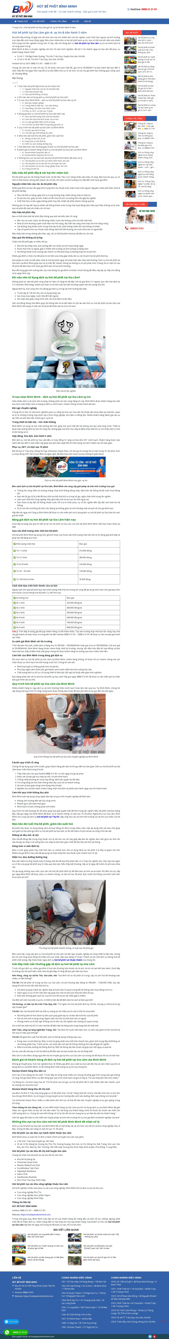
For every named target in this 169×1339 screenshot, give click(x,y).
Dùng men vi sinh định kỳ (35, 141)
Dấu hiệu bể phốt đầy (34, 92)
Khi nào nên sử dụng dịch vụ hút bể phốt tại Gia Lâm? (43, 97)
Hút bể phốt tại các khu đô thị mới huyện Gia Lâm (45, 163)
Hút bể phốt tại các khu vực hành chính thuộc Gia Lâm (47, 161)
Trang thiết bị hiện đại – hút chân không (41, 105)
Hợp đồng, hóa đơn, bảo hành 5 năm (40, 108)
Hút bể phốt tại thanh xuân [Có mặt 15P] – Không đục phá (146, 50)
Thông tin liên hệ (32, 169)
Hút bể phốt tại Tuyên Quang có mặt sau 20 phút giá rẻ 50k (146, 59)
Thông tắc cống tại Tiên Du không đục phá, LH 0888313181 (146, 135)
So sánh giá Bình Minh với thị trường (40, 122)
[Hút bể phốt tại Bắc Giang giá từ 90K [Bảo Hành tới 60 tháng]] (19, 1260)
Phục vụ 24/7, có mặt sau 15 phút (39, 111)
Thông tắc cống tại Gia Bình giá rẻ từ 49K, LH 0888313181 (146, 145)
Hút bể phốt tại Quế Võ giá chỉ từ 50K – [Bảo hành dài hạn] (146, 88)
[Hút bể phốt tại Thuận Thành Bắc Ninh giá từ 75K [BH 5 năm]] (130, 98)
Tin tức (75, 21)
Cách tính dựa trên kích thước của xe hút (42, 119)
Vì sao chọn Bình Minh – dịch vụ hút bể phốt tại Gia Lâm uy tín (47, 100)
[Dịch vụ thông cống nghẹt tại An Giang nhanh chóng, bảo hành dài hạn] (130, 155)
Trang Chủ (17, 27)
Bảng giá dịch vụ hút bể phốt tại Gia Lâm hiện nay (42, 113)
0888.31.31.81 (149, 9)
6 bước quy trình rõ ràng (35, 130)
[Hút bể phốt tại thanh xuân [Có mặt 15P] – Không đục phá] (75, 1237)
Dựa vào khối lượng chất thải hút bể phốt (42, 116)
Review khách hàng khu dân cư (37, 152)
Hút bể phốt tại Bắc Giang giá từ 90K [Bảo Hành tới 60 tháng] (146, 79)
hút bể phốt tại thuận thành (68, 960)
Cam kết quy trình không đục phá (38, 133)
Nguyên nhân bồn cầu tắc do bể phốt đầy (42, 89)
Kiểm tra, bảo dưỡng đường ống (38, 144)
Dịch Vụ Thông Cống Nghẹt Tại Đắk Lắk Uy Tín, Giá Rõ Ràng (146, 184)
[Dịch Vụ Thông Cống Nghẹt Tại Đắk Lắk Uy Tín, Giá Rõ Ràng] (130, 184)
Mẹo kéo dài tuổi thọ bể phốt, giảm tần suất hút (41, 135)
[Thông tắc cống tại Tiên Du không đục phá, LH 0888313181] (130, 136)
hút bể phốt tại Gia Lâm (87, 43)
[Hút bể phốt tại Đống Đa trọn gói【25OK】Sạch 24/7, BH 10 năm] (75, 1249)
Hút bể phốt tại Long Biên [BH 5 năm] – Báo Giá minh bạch (146, 40)
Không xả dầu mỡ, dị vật (35, 138)
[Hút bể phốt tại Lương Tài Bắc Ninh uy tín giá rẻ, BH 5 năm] (130, 108)
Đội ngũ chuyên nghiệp (34, 103)
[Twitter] (150, 1336)
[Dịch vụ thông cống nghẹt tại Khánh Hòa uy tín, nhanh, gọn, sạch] (130, 194)
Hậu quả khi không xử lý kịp (36, 94)
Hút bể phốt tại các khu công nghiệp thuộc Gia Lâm (46, 166)
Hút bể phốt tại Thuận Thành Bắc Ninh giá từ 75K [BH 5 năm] (146, 98)
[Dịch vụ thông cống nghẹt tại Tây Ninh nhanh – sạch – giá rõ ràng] (130, 165)
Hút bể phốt (39, 21)
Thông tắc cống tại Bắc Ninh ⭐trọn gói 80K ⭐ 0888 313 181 (146, 126)
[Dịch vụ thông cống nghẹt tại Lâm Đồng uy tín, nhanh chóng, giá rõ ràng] (130, 174)
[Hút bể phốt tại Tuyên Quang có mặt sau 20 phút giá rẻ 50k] (19, 1249)
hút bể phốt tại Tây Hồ (48, 816)
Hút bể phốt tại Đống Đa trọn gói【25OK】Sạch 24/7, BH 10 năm (97, 1247)
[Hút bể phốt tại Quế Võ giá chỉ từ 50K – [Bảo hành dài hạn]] (75, 1260)
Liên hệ (87, 21)
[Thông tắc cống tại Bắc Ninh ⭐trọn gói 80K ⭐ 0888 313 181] (130, 126)
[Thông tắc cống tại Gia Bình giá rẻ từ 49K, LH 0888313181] (130, 145)
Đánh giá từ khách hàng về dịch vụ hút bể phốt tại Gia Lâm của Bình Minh (53, 149)
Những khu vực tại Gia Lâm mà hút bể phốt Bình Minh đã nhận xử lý (50, 158)
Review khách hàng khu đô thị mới (39, 155)
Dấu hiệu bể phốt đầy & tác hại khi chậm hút (39, 86)
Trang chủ (22, 21)
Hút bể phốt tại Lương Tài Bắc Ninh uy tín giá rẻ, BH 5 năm (146, 107)
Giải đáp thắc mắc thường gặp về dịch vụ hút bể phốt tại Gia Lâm (49, 146)
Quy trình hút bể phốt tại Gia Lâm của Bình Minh (41, 127)
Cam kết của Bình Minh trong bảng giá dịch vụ (44, 124)
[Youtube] (154, 1336)
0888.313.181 (37, 63)
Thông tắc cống (58, 21)
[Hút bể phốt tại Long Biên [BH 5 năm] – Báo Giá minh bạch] (19, 1237)
